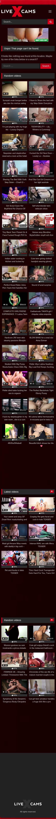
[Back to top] (48, 811)
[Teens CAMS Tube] (23, 11)
